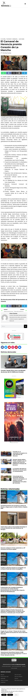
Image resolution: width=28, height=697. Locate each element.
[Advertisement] (14, 22)
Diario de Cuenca (18, 674)
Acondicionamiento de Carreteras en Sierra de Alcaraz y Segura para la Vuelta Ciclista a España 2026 (14, 507)
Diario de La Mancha (18, 676)
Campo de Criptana (4, 680)
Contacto (24, 666)
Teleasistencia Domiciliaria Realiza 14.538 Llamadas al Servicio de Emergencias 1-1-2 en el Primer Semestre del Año (14, 654)
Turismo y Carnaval (12, 39)
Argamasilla (3, 678)
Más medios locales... (19, 680)
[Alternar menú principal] (25, 3)
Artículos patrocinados (6, 666)
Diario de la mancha (20, 664)
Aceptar (4, 694)
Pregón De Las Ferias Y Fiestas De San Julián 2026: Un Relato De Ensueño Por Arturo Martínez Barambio (14, 633)
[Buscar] (25, 326)
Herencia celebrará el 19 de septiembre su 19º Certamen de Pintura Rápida (13, 548)
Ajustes (16, 694)
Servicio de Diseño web (16, 666)
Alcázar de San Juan (4, 676)
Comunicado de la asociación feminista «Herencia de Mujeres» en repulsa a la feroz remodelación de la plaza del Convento (20, 480)
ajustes (11, 692)
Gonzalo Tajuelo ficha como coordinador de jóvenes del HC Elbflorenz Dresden (13, 371)
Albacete (2, 674)
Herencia (16, 678)
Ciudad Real (3, 682)
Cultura (3, 39)
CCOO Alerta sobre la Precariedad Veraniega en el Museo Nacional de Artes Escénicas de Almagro (14, 528)
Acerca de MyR (14, 668)
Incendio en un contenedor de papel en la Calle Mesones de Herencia (20, 453)
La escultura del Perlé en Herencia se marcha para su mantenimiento (19, 470)
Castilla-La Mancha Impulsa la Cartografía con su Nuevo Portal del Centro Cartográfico (13, 568)
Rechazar (10, 694)
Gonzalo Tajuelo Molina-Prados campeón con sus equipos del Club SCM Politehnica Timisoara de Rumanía (19, 462)
